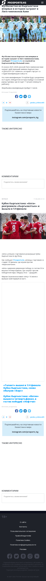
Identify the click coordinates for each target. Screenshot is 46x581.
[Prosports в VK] (23, 556)
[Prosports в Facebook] (9, 556)
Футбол (5, 199)
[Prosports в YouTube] (36, 556)
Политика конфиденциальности (23, 545)
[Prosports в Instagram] (30, 556)
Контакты (23, 526)
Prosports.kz (16, 61)
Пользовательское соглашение (23, 531)
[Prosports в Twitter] (16, 556)
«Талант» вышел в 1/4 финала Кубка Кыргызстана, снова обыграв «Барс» (22, 388)
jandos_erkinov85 (37, 102)
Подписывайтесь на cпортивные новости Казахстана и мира (23, 114)
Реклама (23, 549)
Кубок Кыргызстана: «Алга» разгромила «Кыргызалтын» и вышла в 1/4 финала (21, 206)
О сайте (23, 522)
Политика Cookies (23, 540)
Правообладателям (23, 536)
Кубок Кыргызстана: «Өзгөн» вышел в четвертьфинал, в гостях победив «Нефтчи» (21, 399)
